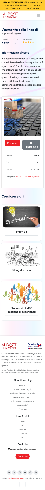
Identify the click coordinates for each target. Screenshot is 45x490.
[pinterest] (36, 472)
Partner (22, 429)
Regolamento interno (22, 397)
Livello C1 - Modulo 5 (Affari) (27, 176)
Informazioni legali (22, 389)
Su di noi (22, 385)
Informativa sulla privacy (22, 401)
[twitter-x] (14, 472)
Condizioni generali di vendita (22, 393)
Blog (22, 421)
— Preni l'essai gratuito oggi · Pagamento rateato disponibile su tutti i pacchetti (22, 5)
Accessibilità (22, 405)
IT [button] (22, 484)
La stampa (22, 433)
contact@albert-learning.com (23, 449)
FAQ (22, 425)
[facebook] (9, 472)
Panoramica (31, 146)
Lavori (22, 437)
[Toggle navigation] (38, 15)
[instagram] (30, 472)
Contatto (22, 409)
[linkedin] (19, 472)
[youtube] (25, 472)
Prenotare (12, 142)
